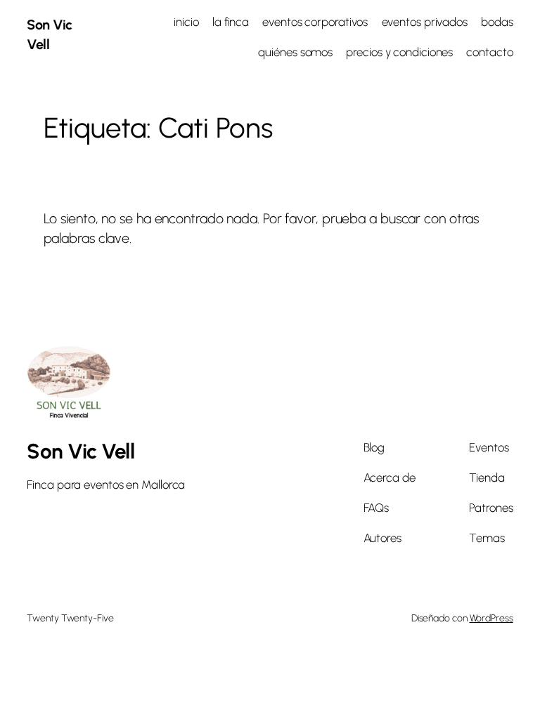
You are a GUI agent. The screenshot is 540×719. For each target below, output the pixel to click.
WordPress (491, 618)
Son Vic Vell (80, 451)
